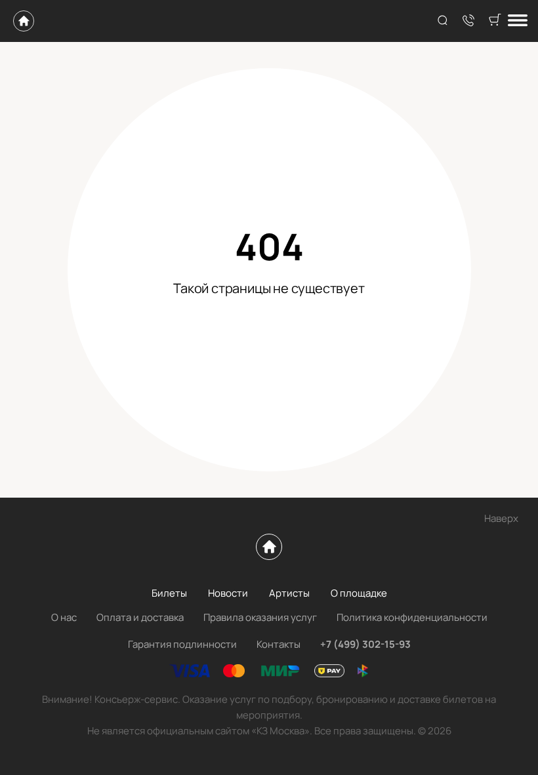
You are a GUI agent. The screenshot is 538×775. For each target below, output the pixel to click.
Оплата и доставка (140, 617)
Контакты (278, 644)
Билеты (169, 593)
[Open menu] (518, 21)
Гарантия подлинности (182, 644)
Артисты (289, 593)
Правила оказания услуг (260, 617)
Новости (228, 593)
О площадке (359, 593)
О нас (64, 617)
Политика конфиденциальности (412, 617)
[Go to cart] (495, 21)
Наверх (501, 518)
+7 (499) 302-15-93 (365, 644)
